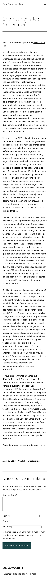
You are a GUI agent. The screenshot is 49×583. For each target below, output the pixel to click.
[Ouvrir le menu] (45, 4)
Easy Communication (13, 4)
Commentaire (10, 495)
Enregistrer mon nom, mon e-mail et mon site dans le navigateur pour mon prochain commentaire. (24, 535)
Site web (7, 526)
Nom (6, 516)
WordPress (31, 574)
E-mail (6, 521)
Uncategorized (34, 461)
